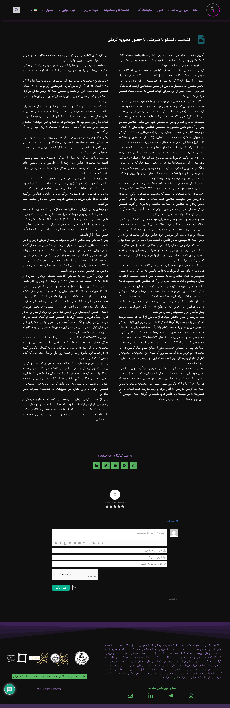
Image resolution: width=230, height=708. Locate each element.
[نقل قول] (84, 543)
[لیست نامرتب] (79, 543)
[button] (16, 10)
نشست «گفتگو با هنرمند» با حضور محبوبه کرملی (149, 39)
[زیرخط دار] (65, 543)
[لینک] (93, 543)
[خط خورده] (70, 543)
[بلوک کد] (89, 543)
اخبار (160, 10)
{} (98, 543)
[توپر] (56, 543)
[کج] (60, 543)
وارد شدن (170, 521)
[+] (103, 543)
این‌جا (175, 677)
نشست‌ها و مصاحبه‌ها (116, 10)
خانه (195, 10)
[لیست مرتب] (74, 543)
